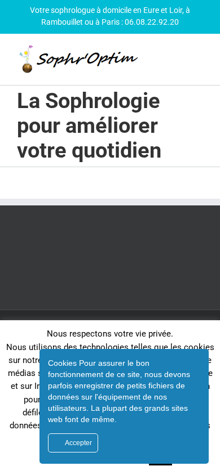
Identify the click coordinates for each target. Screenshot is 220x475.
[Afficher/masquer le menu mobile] (198, 62)
